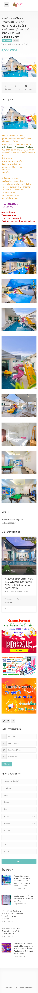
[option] (19, 67)
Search (19, 861)
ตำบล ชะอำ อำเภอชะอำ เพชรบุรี (15, 44)
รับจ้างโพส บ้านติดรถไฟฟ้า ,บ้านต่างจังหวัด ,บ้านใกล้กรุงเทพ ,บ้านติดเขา (11, 931)
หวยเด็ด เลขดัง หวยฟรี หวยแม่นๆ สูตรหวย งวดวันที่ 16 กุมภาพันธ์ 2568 (23, 898)
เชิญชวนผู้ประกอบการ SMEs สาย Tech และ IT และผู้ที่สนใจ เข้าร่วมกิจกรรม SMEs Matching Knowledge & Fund (23, 881)
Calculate (7, 764)
